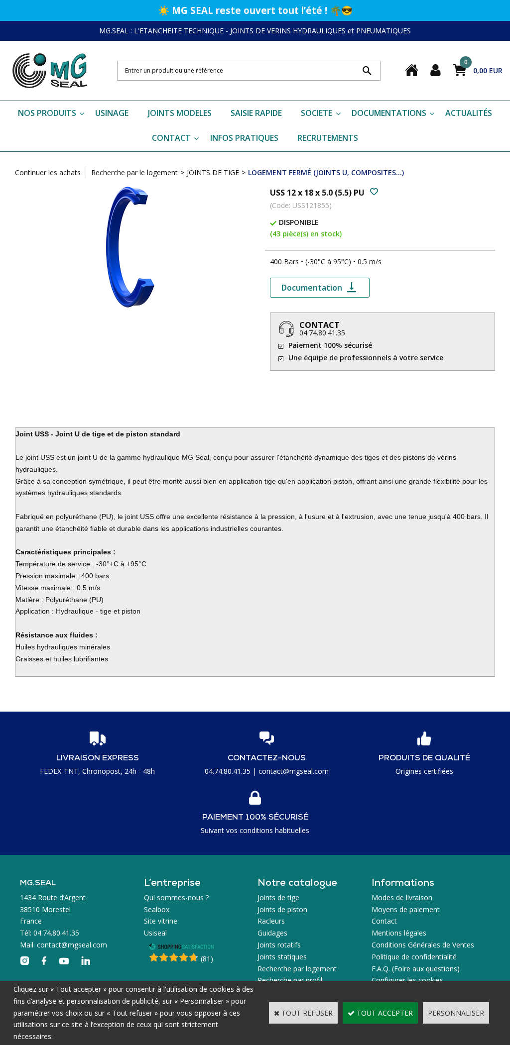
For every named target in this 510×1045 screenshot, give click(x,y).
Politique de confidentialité (414, 956)
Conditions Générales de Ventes (423, 944)
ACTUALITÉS (468, 112)
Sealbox (156, 909)
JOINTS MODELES (180, 112)
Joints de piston (282, 909)
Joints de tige (278, 897)
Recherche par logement (297, 968)
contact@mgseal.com (293, 771)
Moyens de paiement (406, 909)
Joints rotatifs (279, 944)
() (207, 958)
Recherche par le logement (134, 172)
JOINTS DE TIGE (213, 172)
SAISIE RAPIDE (256, 112)
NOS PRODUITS (47, 112)
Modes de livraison (402, 897)
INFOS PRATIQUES (244, 137)
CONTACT (171, 137)
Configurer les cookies (407, 980)
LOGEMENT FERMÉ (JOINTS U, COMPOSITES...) (326, 172)
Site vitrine (160, 921)
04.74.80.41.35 (322, 332)
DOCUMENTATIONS (389, 112)
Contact (384, 921)
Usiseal (155, 933)
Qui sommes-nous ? (176, 897)
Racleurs (271, 921)
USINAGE (111, 112)
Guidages (272, 933)
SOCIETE (316, 112)
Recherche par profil (289, 980)
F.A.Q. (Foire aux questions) (416, 968)
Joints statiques (282, 956)
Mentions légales (399, 933)
